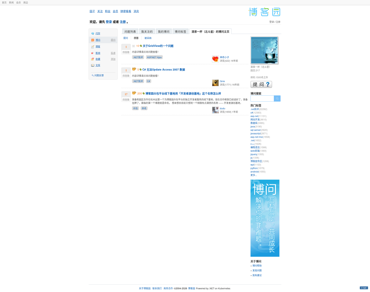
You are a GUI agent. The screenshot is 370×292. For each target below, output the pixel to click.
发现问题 (257, 270)
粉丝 (107, 11)
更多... (254, 175)
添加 (113, 59)
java (256, 126)
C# (148, 81)
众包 (135, 108)
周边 (25, 2)
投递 (113, 53)
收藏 (98, 59)
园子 (92, 11)
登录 (109, 21)
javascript (259, 133)
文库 (98, 65)
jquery (257, 154)
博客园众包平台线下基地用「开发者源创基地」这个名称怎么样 (183, 93)
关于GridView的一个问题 (158, 46)
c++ (256, 143)
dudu (222, 108)
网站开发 (259, 119)
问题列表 (130, 31)
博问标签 (180, 31)
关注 (100, 11)
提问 (113, 39)
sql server (259, 129)
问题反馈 (99, 75)
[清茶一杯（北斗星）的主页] (265, 50)
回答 (136, 38)
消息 (136, 11)
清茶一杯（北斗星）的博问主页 (210, 31)
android (258, 171)
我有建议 (257, 275)
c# (256, 112)
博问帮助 (257, 265)
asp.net (259, 116)
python (258, 168)
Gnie (222, 81)
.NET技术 (138, 57)
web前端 (259, 150)
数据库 (257, 123)
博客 (98, 46)
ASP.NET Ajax (154, 57)
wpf (256, 164)
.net (256, 140)
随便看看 (125, 11)
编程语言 (259, 147)
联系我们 (157, 288)
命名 (144, 108)
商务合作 (168, 288)
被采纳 (148, 38)
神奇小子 (224, 57)
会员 (18, 2)
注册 (123, 21)
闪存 (98, 33)
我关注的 (147, 31)
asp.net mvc (260, 136)
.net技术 (259, 109)
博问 (98, 39)
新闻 (11, 2)
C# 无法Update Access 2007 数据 (163, 69)
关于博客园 (145, 288)
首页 (4, 2)
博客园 (191, 288)
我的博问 (164, 31)
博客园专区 (260, 161)
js (255, 157)
